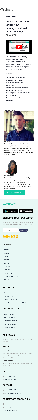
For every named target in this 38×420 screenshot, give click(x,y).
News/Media (8, 260)
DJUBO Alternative (10, 327)
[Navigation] (14, 4)
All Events (12, 16)
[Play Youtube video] (19, 47)
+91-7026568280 (10, 390)
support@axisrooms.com (12, 393)
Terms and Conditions (11, 276)
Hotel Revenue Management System (16, 303)
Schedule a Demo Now (14, 192)
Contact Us (8, 270)
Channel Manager (9, 293)
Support (6, 263)
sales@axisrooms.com (11, 379)
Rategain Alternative (10, 324)
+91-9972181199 (9, 407)
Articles (6, 280)
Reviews (7, 266)
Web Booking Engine (10, 299)
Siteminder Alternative (11, 321)
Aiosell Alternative (10, 317)
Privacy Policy (8, 273)
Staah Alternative (9, 314)
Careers (6, 256)
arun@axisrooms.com (11, 410)
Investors (7, 253)
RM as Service (8, 296)
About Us (7, 250)
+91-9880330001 (10, 376)
